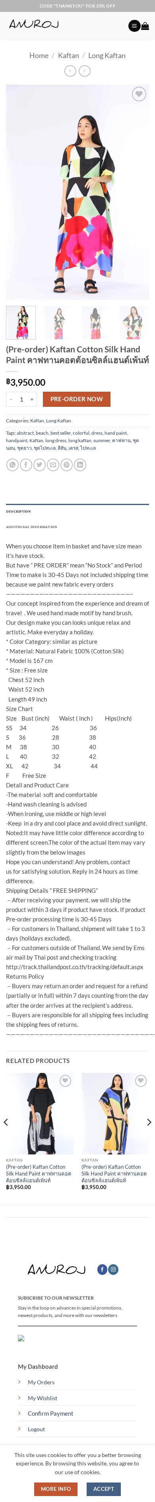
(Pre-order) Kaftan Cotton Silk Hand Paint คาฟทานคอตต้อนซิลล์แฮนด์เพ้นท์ (38, 1173)
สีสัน (62, 448)
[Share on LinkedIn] (80, 465)
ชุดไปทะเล (45, 448)
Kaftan (68, 55)
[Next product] (70, 71)
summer (101, 440)
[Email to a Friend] (53, 465)
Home (38, 55)
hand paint (116, 433)
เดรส (73, 448)
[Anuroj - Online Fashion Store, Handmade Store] (64, 26)
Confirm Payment (51, 1413)
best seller (60, 433)
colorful (81, 433)
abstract (25, 433)
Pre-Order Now (76, 399)
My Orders (41, 1382)
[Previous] (19, 192)
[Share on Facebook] (26, 465)
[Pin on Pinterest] (66, 465)
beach (42, 433)
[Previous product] (84, 71)
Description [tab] (18, 511)
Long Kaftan (107, 55)
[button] (134, 26)
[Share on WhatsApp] (12, 465)
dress (97, 433)
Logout (36, 1429)
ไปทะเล (88, 448)
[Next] (136, 192)
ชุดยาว (24, 448)
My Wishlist (42, 1398)
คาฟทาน (121, 440)
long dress (55, 440)
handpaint (16, 440)
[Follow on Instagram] (113, 1269)
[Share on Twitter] (39, 465)
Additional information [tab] (31, 527)
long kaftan (79, 440)
